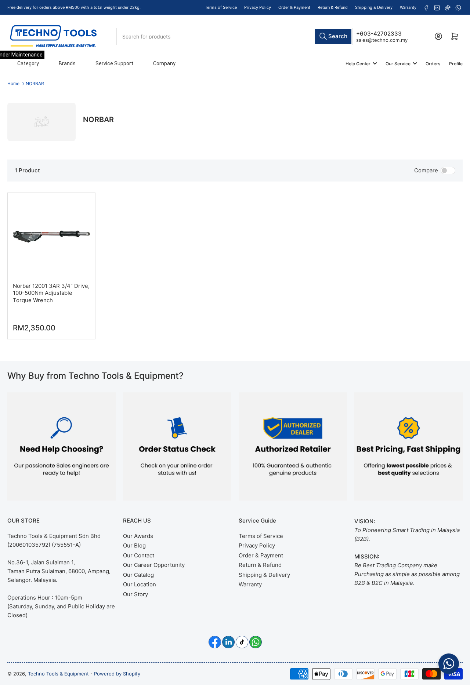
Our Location (139, 584)
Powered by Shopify (117, 674)
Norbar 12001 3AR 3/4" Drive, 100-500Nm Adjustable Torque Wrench (51, 293)
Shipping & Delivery (374, 7)
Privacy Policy (257, 7)
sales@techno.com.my (382, 40)
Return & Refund (333, 7)
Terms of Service (221, 7)
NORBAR (35, 83)
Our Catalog (138, 574)
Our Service (398, 63)
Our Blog (134, 545)
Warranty (408, 7)
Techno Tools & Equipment (58, 674)
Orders (433, 63)
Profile (456, 63)
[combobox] (234, 36)
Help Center (358, 63)
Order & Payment (294, 7)
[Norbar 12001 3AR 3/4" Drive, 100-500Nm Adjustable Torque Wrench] (51, 236)
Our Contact (138, 555)
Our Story (135, 594)
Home (13, 83)
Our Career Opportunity (154, 564)
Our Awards (138, 535)
